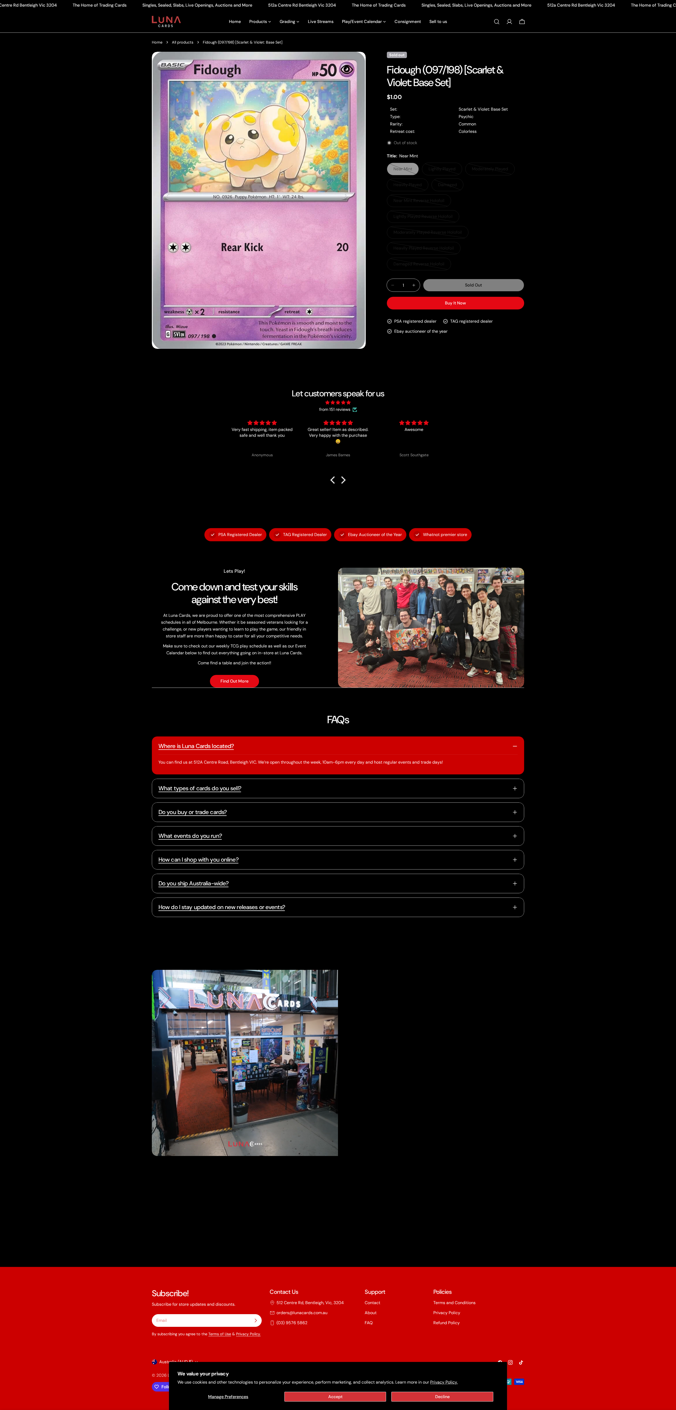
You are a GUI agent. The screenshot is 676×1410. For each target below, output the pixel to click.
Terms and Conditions (454, 1302)
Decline (442, 1396)
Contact (372, 1302)
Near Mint (406, 170)
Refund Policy (446, 1323)
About (371, 1312)
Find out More (234, 681)
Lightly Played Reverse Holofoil (423, 218)
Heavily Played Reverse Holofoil (423, 250)
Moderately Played (492, 170)
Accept (335, 1396)
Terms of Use (219, 1334)
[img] (338, 402)
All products (182, 42)
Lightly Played (445, 170)
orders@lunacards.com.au (301, 1312)
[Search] (496, 21)
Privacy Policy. (444, 1382)
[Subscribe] (255, 1320)
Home (157, 42)
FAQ (369, 1323)
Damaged (450, 186)
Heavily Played (410, 186)
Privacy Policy (446, 1312)
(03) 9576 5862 (291, 1323)
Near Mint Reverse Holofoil (418, 202)
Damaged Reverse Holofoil (418, 265)
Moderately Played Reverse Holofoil (427, 234)
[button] (334, 480)
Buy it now (455, 303)
